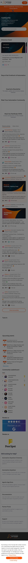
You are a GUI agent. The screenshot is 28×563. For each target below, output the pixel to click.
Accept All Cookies (14, 557)
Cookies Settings (13, 560)
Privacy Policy (12, 555)
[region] (14, 551)
